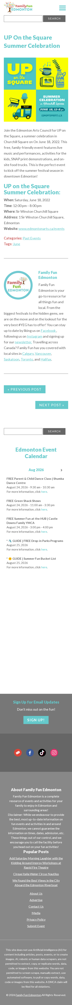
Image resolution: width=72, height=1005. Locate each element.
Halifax (46, 359)
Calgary (28, 353)
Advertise (36, 900)
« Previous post (25, 389)
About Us (36, 893)
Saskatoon (11, 359)
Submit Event (36, 926)
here (44, 491)
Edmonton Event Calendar (36, 452)
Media (36, 913)
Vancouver (43, 353)
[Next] (61, 470)
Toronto (27, 359)
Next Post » (51, 405)
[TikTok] (42, 753)
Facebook (48, 330)
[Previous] (10, 470)
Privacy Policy (36, 919)
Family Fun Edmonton (28, 995)
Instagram (34, 336)
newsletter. (23, 342)
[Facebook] (30, 753)
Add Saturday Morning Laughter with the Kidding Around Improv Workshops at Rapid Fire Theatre (36, 862)
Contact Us (36, 906)
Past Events (32, 238)
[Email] (18, 753)
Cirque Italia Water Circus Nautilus (36, 874)
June (16, 244)
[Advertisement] (36, 642)
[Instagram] (54, 753)
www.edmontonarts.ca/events (42, 228)
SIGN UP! (36, 720)
